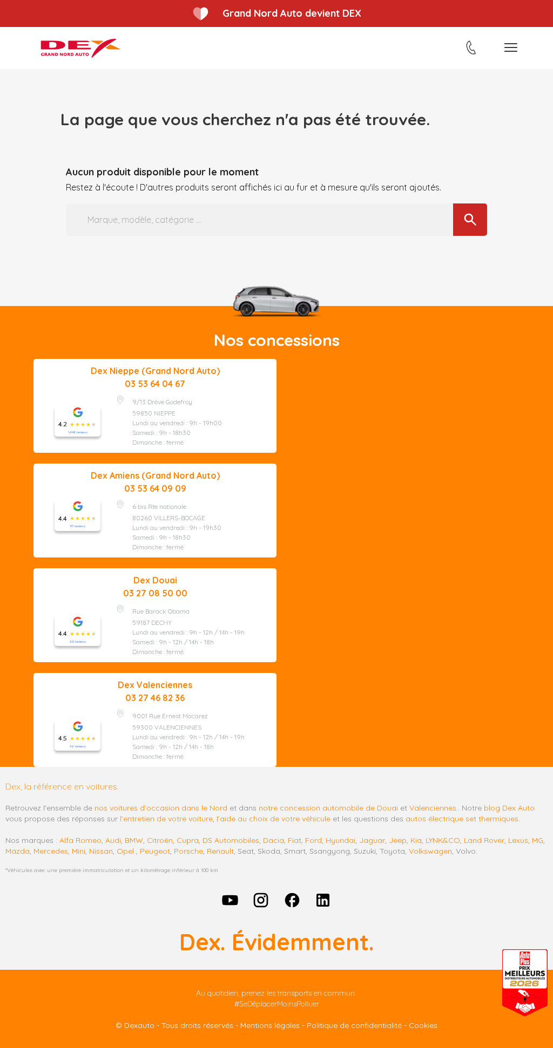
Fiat (294, 840)
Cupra (188, 840)
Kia (416, 840)
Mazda (17, 851)
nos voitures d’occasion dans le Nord (161, 808)
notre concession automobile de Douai (328, 808)
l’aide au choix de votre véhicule (274, 819)
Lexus (518, 840)
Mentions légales (270, 1025)
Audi (113, 840)
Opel (125, 851)
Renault (220, 851)
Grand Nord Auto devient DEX (291, 13)
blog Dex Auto (509, 808)
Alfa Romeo (80, 840)
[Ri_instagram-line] (260, 900)
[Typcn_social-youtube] (230, 900)
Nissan (101, 851)
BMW (134, 840)
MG (537, 840)
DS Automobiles (231, 840)
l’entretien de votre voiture (166, 819)
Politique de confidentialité (354, 1025)
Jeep (398, 840)
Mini (78, 851)
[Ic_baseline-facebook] (292, 900)
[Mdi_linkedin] (323, 900)
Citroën (160, 840)
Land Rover (484, 840)
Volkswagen (430, 851)
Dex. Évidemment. (276, 942)
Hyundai (340, 840)
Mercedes (50, 851)
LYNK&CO (443, 840)
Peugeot (155, 851)
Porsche (188, 851)
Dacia (273, 840)
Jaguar (372, 840)
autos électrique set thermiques (462, 819)
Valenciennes (432, 808)
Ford (313, 840)
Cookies (423, 1025)
